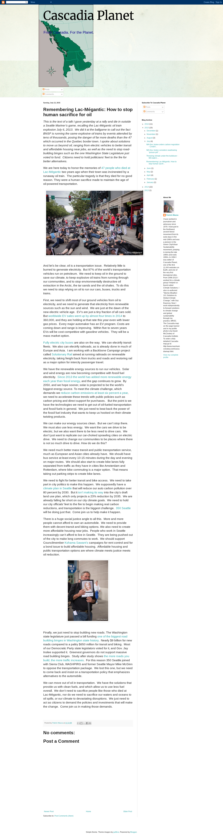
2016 (147, 124)
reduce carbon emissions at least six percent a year (94, 392)
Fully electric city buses (58, 342)
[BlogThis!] (81, 723)
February (151, 179)
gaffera (116, 832)
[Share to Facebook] (87, 723)
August (150, 138)
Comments (49, 94)
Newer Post (49, 811)
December (151, 131)
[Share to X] (84, 723)
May (149, 172)
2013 (147, 190)
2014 (147, 187)
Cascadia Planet (88, 15)
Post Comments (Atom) (63, 816)
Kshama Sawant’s (76, 542)
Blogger (133, 832)
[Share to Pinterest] (89, 723)
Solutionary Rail (62, 354)
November (151, 134)
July (148, 141)
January (150, 182)
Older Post (127, 811)
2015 (147, 128)
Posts (46, 89)
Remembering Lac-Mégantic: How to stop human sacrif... (161, 163)
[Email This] (78, 723)
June (149, 168)
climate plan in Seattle (57, 488)
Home (88, 811)
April (149, 175)
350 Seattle (123, 508)
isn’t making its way (90, 492)
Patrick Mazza (172, 215)
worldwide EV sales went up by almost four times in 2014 (85, 316)
